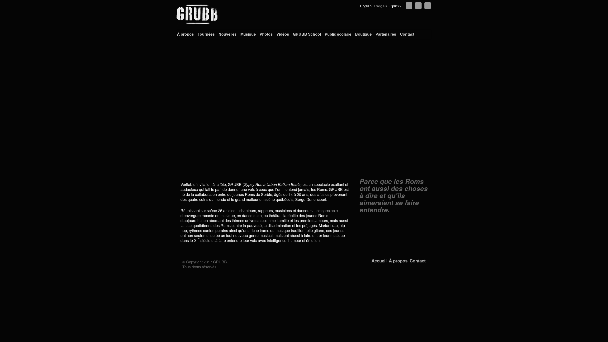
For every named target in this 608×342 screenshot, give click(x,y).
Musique (248, 34)
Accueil (379, 260)
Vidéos (282, 34)
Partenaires (385, 34)
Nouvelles (227, 34)
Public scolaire (338, 34)
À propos (185, 34)
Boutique (363, 34)
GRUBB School (307, 34)
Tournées (206, 34)
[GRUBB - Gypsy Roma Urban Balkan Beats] (304, 14)
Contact (407, 34)
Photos (266, 34)
